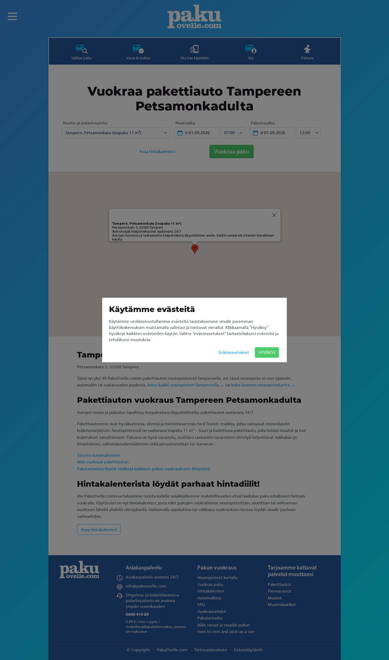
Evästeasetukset (234, 352)
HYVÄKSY (267, 352)
